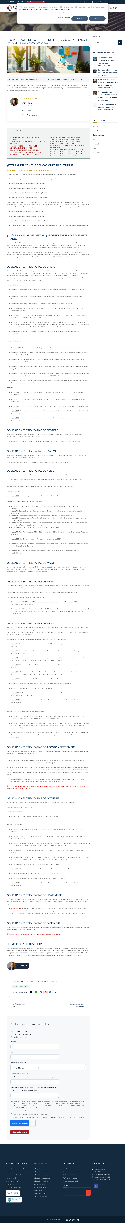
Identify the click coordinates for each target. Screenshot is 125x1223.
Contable (24, 986)
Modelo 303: (16, 348)
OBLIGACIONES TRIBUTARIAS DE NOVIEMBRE (69, 152)
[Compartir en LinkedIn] (50, 992)
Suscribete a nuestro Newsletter (36, 2)
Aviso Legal (33, 1111)
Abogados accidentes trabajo (44, 1172)
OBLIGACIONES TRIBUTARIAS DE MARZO (25, 154)
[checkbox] (48, 1036)
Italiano (81, 2)
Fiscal (15, 986)
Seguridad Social (98, 135)
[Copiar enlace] (55, 992)
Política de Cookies (69, 1175)
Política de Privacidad (27, 1107)
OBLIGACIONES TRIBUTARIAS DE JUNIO (66, 141)
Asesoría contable (40, 1193)
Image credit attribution (71, 1181)
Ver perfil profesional (30, 115)
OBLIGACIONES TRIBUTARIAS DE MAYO (65, 139)
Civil (94, 148)
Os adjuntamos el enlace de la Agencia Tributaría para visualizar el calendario (35, 934)
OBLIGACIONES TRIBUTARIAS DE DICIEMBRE (68, 154)
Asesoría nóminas (40, 1187)
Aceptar (79, 18)
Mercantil (96, 144)
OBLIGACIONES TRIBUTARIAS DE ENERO (24, 150)
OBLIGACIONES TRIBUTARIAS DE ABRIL (65, 137)
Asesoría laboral (39, 1184)
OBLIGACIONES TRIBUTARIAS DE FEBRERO (25, 152)
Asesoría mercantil (40, 1196)
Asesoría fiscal (39, 1190)
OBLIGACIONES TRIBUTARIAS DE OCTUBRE (68, 150)
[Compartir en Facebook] (41, 992)
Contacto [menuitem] (114, 8)
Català (105, 2)
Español (98, 2)
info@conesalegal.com (102, 1174)
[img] (82, 79)
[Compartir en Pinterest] (45, 992)
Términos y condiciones (71, 1172)
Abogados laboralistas (41, 1169)
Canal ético (67, 1169)
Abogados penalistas (41, 1181)
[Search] (120, 42)
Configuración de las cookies (63, 18)
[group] (48, 79)
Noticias (96, 130)
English (89, 2)
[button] (10, 79)
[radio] (48, 1034)
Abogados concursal (41, 1175)
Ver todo (96, 152)
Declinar (97, 18)
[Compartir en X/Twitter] (31, 992)
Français (113, 2)
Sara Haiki (27, 103)
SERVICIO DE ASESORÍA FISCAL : (64, 156)
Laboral (95, 126)
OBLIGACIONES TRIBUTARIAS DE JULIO (65, 143)
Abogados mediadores (42, 1178)
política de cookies (60, 13)
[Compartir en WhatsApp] (36, 992)
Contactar (10, 2)
